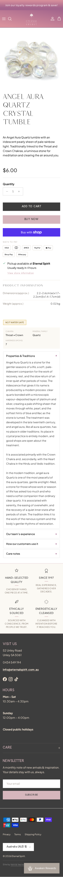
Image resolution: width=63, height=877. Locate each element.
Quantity (8, 184)
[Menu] (4, 19)
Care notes (13, 553)
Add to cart (31, 206)
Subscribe (31, 795)
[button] (59, 19)
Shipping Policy (33, 834)
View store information (20, 273)
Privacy (6, 834)
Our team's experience (20, 534)
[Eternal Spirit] (31, 19)
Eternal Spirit (18, 856)
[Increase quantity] (20, 191)
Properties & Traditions (20, 355)
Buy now (31, 219)
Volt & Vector (18, 864)
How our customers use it (22, 543)
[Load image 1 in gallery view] (31, 59)
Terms (17, 834)
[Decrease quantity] (6, 191)
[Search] (11, 19)
